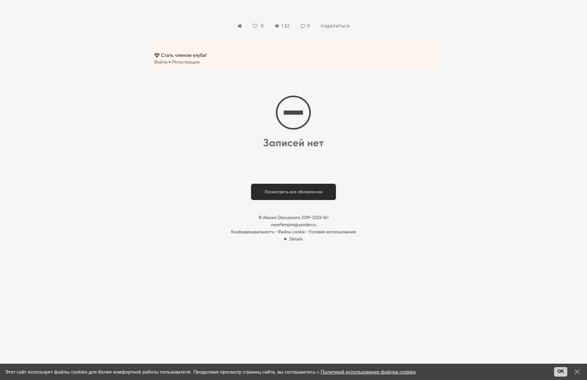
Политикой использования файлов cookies (368, 372)
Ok (560, 371)
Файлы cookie (291, 232)
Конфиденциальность (252, 232)
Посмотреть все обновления (293, 192)
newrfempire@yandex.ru (293, 225)
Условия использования (332, 232)
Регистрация (186, 62)
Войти (160, 62)
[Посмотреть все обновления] (293, 186)
